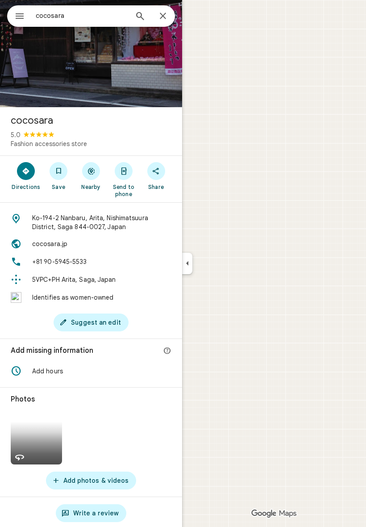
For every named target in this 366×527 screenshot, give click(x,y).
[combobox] (82, 15)
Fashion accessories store (49, 144)
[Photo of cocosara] (91, 53)
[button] (91, 371)
